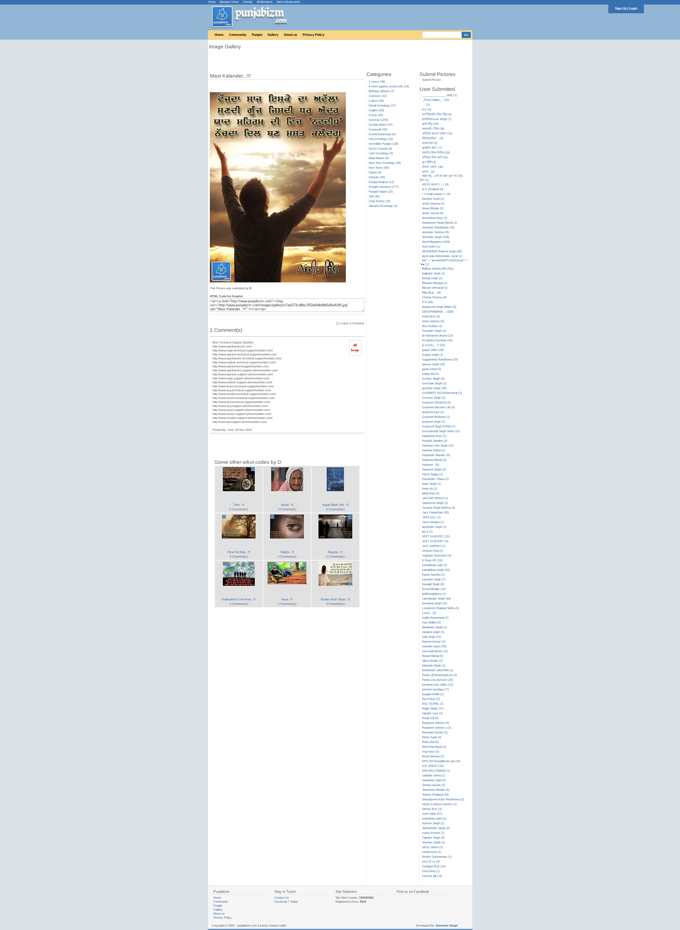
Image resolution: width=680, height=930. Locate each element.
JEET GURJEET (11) (436, 536)
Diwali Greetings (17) (382, 105)
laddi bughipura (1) (434, 593)
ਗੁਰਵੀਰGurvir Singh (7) (436, 119)
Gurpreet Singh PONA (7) (438, 426)
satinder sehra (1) (433, 775)
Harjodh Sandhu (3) (434, 440)
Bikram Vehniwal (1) (435, 287)
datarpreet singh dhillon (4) (439, 306)
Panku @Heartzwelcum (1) (439, 675)
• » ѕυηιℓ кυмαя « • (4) (436, 194)
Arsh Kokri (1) (431, 246)
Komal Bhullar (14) (434, 589)
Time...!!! (238, 504)
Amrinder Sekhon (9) (435, 232)
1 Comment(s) (239, 603)
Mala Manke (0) (379, 158)
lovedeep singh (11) (434, 603)
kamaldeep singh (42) (436, 569)
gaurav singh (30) (433, 364)
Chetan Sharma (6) (434, 297)
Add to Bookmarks (288, 1)
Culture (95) (376, 100)
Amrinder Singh (447, 925)
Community (237, 35)
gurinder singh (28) (434, 388)
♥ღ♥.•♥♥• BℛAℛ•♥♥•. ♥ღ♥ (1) (442, 256)
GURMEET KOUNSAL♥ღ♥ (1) (442, 392)
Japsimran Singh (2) (435, 502)
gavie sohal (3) (431, 369)
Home (212, 1)
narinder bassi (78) (434, 646)
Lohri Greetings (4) (381, 153)
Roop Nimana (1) (433, 756)
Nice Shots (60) (379, 167)
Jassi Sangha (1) (433, 522)
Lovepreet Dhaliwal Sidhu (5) (440, 608)
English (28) (376, 110)
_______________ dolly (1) (439, 95)
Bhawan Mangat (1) (434, 282)
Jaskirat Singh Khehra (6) (438, 507)
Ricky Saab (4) (431, 737)
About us (290, 35)
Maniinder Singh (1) (434, 627)
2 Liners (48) (377, 81)
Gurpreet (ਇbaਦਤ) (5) (436, 402)
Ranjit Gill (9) (430, 718)
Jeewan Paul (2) (432, 550)
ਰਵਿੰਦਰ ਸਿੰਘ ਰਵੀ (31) (435, 157)
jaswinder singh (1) (434, 526)
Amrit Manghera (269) (436, 241)
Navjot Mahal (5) (432, 655)
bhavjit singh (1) (432, 278)
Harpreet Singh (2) (434, 469)
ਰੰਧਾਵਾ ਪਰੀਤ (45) (432, 166)
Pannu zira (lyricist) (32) (437, 679)
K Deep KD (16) (432, 560)
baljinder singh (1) (433, 273)
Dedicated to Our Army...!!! (239, 599)
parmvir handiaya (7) (435, 689)
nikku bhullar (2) (432, 660)
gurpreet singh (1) (433, 421)
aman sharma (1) (433, 203)
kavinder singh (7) (433, 579)
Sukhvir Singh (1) (433, 823)
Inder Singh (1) (431, 483)
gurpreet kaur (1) (433, 412)
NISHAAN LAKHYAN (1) (437, 670)
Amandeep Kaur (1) (434, 217)
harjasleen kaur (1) (434, 436)
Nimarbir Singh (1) (433, 665)
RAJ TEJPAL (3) (432, 703)
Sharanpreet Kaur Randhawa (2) (443, 799)
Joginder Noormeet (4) (436, 555)
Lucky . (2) (429, 612)
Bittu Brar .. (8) (431, 292)
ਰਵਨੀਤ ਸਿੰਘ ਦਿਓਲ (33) (436, 152)
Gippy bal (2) (430, 373)
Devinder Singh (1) (434, 330)
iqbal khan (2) (431, 493)
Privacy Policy (313, 35)
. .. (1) (426, 104)
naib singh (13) (431, 636)
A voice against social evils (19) (389, 86)
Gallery (272, 35)
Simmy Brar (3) (432, 808)
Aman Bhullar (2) (433, 208)
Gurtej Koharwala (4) (382, 134)
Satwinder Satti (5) (434, 780)
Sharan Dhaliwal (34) (435, 794)
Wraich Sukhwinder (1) (437, 856)
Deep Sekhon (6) (433, 321)
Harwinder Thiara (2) (435, 479)
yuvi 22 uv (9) (431, 861)
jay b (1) (427, 531)
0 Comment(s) (239, 509)
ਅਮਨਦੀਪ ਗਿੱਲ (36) (433, 128)
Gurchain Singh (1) (434, 383)
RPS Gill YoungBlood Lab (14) (441, 761)
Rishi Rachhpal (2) (434, 746)
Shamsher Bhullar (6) (435, 789)
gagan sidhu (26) (433, 349)
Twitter (294, 901)
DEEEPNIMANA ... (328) (437, 311)
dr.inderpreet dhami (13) (437, 335)
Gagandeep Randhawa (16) (440, 359)
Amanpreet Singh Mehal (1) (439, 222)
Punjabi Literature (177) (384, 186)
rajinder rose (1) (432, 713)
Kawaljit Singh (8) (433, 584)
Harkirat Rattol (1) (433, 450)
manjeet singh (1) (433, 632)
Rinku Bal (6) (430, 742)
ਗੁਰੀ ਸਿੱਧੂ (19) (430, 123)
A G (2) (426, 109)
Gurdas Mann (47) (381, 124)
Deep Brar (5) (431, 316)
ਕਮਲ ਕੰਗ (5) (429, 143)
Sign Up (621, 8)
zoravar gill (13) (432, 875)
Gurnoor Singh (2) (433, 397)
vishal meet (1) (431, 851)
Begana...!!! (335, 552)
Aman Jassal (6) (432, 213)
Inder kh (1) (429, 488)
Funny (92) (376, 115)
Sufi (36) (374, 196)
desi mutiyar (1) (432, 326)
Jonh (230, 429)
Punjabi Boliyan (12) (381, 182)
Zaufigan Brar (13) (434, 866)
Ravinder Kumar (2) (435, 732)
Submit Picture (431, 79)
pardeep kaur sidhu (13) (437, 684)
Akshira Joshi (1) (433, 198)
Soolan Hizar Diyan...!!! (335, 599)
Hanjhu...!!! (287, 552)
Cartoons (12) (378, 95)
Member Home (229, 1)
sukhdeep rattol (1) (434, 818)
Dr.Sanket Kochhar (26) (437, 340)
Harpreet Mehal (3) (434, 459)
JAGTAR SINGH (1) (435, 498)
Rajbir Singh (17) (433, 708)
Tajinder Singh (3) (433, 837)
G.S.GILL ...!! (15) (433, 345)
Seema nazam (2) (433, 785)
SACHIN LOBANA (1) (436, 770)
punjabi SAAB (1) (433, 694)
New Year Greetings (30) (385, 162)
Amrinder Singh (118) (435, 237)
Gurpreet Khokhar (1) (436, 416)
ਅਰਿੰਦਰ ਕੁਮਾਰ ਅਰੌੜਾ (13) (437, 133)
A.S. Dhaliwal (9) (432, 189)
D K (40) (427, 302)
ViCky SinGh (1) (432, 847)
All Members (265, 1)
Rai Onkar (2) (431, 698)
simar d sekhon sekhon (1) (439, 804)
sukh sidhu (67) (432, 813)
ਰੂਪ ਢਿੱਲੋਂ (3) (429, 162)
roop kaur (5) (430, 751)
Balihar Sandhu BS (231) (438, 268)
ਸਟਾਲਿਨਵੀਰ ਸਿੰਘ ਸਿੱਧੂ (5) (437, 114)
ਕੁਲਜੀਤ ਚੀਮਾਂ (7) (432, 147)
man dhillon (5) (431, 622)
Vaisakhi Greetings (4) (383, 205)
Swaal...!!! (287, 504)
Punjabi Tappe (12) (381, 191)
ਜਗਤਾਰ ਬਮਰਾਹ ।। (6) (435, 184)
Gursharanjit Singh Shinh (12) (441, 431)
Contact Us (281, 897)
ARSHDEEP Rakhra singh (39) (442, 251)
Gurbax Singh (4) (433, 378)
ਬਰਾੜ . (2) (428, 171)
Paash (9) (375, 172)
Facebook (280, 901)
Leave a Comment (352, 323)
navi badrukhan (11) (435, 651)
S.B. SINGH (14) (433, 765)
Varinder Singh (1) (433, 842)
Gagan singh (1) (432, 354)
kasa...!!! (287, 599)
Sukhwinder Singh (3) (436, 828)
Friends (248, 1)
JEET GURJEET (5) (435, 541)
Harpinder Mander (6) (436, 455)
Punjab (257, 35)
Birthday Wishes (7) (381, 91)
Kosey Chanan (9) (380, 148)
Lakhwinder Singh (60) (436, 598)
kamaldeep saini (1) (434, 565)
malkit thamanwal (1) (435, 617)
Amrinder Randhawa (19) (438, 227)
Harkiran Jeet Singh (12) (438, 445)
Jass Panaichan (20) (435, 512)
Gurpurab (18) (378, 129)
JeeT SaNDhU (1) (433, 545)
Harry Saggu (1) (432, 474)
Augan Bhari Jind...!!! (335, 504)
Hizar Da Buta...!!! (238, 552)
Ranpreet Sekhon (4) (435, 722)
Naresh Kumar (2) (433, 641)
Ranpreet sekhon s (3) (436, 727)
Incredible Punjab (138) (383, 143)
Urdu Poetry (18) (379, 201)
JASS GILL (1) (431, 517)
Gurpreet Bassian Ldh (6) (438, 407)
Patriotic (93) (377, 177)
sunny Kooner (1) (433, 832)
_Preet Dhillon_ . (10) (435, 99)
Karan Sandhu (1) (433, 574)
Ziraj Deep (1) (431, 871)
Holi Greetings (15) (381, 139)
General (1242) (378, 119)
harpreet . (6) (430, 464)
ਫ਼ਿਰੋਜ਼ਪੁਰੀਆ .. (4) (432, 138)
